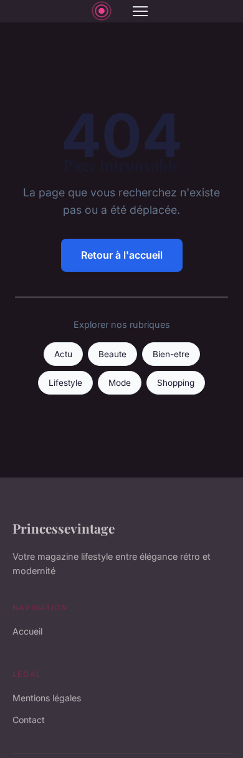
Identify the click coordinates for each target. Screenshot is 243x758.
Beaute (112, 354)
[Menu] (140, 11)
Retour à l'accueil (122, 255)
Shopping (175, 383)
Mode (119, 383)
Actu (63, 354)
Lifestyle (65, 383)
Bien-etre (171, 354)
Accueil (27, 631)
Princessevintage (63, 528)
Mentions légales (46, 698)
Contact (28, 719)
